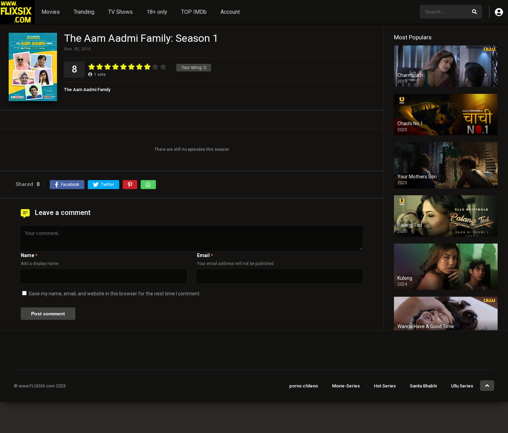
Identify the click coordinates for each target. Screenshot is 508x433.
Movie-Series (346, 385)
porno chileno (303, 385)
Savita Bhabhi (423, 385)
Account (230, 12)
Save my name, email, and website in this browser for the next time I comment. (114, 293)
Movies (50, 12)
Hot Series (385, 385)
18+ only (157, 12)
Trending (84, 12)
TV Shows (120, 12)
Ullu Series (462, 385)
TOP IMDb (194, 12)
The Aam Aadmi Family (87, 89)
